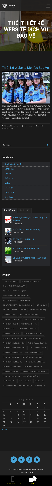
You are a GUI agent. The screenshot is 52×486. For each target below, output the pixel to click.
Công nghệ (8, 126)
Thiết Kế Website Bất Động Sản (14, 343)
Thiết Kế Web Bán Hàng (37, 310)
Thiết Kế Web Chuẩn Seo (12, 319)
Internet (15, 126)
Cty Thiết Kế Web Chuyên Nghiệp (14, 291)
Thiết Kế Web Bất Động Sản (28, 314)
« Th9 (4, 429)
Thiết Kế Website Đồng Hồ (23, 239)
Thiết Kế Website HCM (11, 357)
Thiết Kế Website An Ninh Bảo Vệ (26, 229)
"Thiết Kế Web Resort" (10, 281)
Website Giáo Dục (25, 386)
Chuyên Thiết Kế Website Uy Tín (14, 286)
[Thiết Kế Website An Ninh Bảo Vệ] (8, 231)
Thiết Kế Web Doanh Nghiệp (33, 319)
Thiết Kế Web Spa (9, 381)
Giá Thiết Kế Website (10, 310)
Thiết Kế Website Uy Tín (11, 376)
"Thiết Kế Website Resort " (31, 281)
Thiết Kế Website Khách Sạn (13, 362)
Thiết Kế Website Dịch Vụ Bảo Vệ (25, 68)
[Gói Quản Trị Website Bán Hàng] (8, 250)
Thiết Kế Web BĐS (9, 314)
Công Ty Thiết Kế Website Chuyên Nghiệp (17, 305)
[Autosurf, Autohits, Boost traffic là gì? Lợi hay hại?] (8, 219)
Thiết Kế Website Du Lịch (37, 348)
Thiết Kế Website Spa (10, 371)
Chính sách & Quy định (14, 164)
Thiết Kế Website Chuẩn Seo (38, 343)
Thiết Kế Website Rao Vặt (33, 367)
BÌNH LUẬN (24, 210)
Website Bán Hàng (9, 386)
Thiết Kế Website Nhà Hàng (35, 362)
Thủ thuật (9, 188)
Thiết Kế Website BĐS (36, 338)
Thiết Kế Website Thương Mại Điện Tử (34, 371)
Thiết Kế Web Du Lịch (10, 324)
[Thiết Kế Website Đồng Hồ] (8, 240)
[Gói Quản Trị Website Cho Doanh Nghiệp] (8, 259)
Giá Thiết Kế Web (41, 305)
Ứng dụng (9, 197)
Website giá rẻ (40, 386)
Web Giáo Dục (40, 381)
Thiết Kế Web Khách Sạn (11, 333)
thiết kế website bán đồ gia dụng (14, 338)
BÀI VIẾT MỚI (9, 210)
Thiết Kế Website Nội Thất (12, 367)
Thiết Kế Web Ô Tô (25, 381)
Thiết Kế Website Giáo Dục (12, 352)
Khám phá (9, 178)
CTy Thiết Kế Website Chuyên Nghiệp (16, 296)
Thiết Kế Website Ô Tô (30, 376)
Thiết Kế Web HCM (9, 329)
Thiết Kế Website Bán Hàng (33, 333)
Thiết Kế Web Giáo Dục (29, 324)
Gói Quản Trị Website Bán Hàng (26, 248)
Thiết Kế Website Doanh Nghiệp (14, 348)
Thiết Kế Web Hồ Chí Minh (28, 329)
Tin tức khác (10, 192)
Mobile (7, 183)
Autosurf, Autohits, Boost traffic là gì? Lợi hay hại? (30, 219)
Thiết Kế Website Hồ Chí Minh (32, 357)
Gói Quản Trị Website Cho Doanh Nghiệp (29, 258)
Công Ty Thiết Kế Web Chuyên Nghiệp (16, 300)
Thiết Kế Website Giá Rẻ (33, 352)
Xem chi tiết (8, 128)
